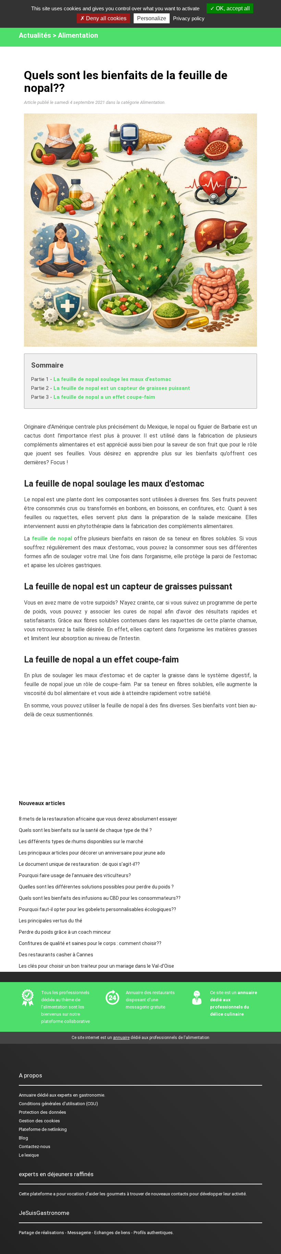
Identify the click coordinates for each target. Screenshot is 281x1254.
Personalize (151, 18)
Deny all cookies (105, 18)
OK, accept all (232, 8)
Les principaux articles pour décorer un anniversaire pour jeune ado (92, 853)
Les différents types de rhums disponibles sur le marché (81, 841)
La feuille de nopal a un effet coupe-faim (104, 397)
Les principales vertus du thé (50, 920)
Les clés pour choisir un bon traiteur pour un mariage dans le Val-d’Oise (96, 966)
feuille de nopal (52, 538)
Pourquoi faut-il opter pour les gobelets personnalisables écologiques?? (97, 909)
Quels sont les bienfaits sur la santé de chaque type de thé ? (85, 830)
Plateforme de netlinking (43, 1129)
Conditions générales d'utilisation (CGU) (58, 1103)
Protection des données (42, 1112)
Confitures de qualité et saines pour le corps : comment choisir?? (90, 943)
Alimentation (78, 35)
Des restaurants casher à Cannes (56, 954)
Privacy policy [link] (189, 18)
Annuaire (27, 1095)
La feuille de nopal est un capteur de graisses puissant (121, 388)
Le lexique (29, 1155)
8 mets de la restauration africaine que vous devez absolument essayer (98, 819)
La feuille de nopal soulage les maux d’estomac (112, 379)
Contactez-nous (34, 1146)
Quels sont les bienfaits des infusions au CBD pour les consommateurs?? (100, 898)
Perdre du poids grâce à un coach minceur (65, 932)
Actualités (35, 35)
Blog (23, 1137)
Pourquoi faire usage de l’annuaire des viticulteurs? (75, 875)
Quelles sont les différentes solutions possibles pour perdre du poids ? (96, 886)
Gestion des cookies (39, 1120)
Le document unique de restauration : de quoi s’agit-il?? (79, 864)
